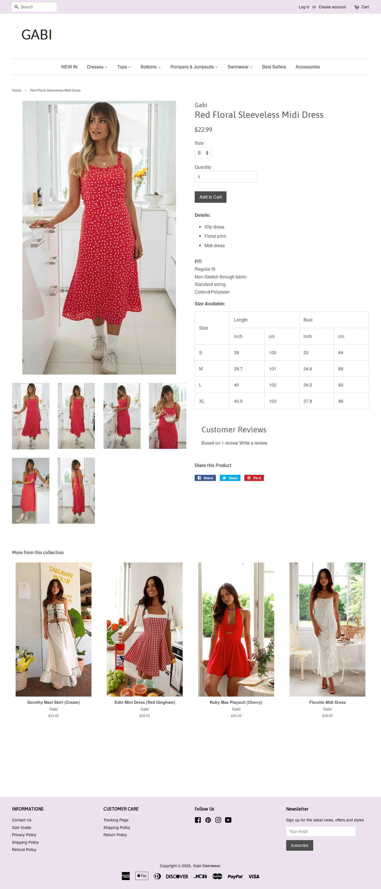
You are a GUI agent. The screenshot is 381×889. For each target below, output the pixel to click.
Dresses (96, 66)
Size (199, 143)
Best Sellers (274, 66)
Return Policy (115, 834)
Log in (304, 6)
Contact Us (22, 820)
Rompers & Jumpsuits (192, 66)
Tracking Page (116, 820)
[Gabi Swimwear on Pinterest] (208, 821)
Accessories (308, 66)
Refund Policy (24, 849)
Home (16, 90)
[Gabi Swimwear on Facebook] (198, 821)
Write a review (253, 443)
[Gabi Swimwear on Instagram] (218, 821)
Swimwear (239, 66)
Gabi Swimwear (206, 865)
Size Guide (21, 827)
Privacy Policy (24, 834)
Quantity (203, 167)
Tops (122, 66)
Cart (365, 6)
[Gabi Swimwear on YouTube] (228, 821)
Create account (332, 6)
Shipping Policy (25, 842)
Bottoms (149, 66)
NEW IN (69, 66)
